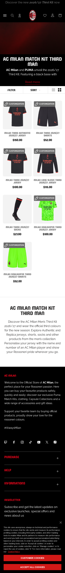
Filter (11, 89)
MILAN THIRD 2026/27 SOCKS (17, 228)
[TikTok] (30, 442)
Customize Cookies (32, 558)
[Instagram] (22, 442)
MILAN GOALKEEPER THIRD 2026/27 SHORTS (17, 275)
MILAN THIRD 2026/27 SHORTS (47, 134)
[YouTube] (38, 442)
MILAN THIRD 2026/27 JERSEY (17, 181)
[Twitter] (47, 442)
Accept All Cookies (32, 567)
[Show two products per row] (59, 89)
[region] (32, 545)
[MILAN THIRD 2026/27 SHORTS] (47, 115)
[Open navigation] (4, 15)
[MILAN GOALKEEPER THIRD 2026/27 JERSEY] (47, 209)
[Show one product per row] (53, 89)
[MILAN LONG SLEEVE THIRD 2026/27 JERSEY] (47, 162)
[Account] (52, 15)
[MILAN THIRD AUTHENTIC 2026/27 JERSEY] (17, 115)
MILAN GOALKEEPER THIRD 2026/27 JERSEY (48, 228)
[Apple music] (55, 442)
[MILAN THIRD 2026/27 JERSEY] (17, 162)
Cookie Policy (14, 552)
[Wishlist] (45, 15)
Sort (34, 89)
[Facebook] (13, 442)
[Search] (12, 15)
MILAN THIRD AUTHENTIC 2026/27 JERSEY (17, 134)
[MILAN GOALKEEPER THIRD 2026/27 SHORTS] (17, 256)
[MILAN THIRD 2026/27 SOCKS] (17, 209)
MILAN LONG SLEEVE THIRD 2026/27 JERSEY (48, 181)
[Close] (61, 522)
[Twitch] (5, 442)
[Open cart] (60, 15)
